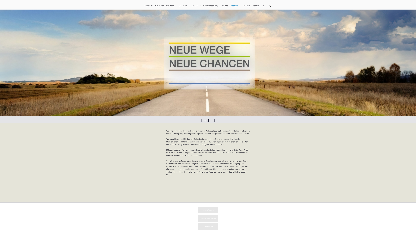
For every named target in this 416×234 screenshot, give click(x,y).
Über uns (234, 6)
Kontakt (256, 6)
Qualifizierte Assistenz (164, 6)
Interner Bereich (208, 226)
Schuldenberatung (211, 6)
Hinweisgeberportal (208, 210)
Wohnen (195, 6)
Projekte (224, 6)
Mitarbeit (246, 6)
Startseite (149, 6)
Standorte (183, 6)
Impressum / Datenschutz (208, 218)
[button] (175, 5)
